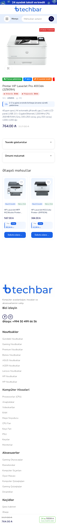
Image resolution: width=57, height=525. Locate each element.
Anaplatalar (8, 402)
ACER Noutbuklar (11, 365)
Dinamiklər (7, 491)
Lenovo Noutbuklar (12, 371)
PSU (4, 434)
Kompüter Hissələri (15, 389)
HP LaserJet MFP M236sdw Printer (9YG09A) (12, 212)
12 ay (13, 223)
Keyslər (6, 439)
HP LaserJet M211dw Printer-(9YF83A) (41, 211)
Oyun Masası (8, 475)
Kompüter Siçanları (11, 470)
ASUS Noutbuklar (11, 360)
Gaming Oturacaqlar (12, 459)
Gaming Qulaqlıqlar (12, 486)
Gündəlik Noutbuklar (12, 338)
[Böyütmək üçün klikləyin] (8, 68)
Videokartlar (8, 407)
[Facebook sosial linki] (4, 317)
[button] (15, 235)
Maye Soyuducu (10, 418)
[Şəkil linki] (28, 289)
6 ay (8, 223)
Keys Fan (6, 428)
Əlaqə (5, 512)
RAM (4, 412)
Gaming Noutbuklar (12, 344)
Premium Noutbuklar (12, 349)
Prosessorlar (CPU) (11, 396)
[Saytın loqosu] (28, 9)
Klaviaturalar (8, 465)
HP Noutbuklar (9, 376)
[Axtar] (51, 18)
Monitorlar (7, 444)
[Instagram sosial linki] (10, 317)
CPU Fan (6, 423)
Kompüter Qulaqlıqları (13, 481)
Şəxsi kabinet (9, 506)
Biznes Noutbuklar (11, 355)
